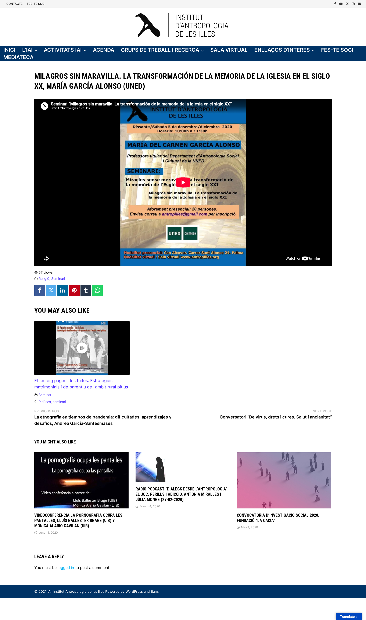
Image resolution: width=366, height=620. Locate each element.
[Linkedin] (62, 290)
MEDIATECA (18, 57)
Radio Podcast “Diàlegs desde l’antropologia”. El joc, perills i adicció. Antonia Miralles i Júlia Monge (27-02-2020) (182, 494)
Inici (9, 50)
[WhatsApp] (97, 290)
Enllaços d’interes (282, 50)
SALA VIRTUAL (229, 50)
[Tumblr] (85, 290)
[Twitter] (51, 290)
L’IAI (27, 50)
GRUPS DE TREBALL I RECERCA (160, 50)
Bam (154, 591)
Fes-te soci (337, 50)
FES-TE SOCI (36, 4)
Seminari (58, 278)
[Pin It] (74, 290)
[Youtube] (341, 3)
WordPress (134, 591)
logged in (66, 567)
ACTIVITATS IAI (63, 50)
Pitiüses (45, 402)
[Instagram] (354, 3)
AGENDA (103, 50)
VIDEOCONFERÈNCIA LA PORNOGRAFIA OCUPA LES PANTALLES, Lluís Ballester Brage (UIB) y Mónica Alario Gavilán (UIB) (78, 520)
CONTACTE (14, 4)
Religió (44, 278)
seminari (59, 402)
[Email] (359, 3)
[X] (348, 3)
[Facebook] (335, 3)
